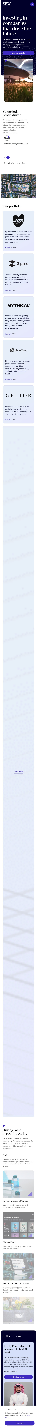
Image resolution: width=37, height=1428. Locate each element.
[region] (18, 1417)
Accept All (19, 1423)
